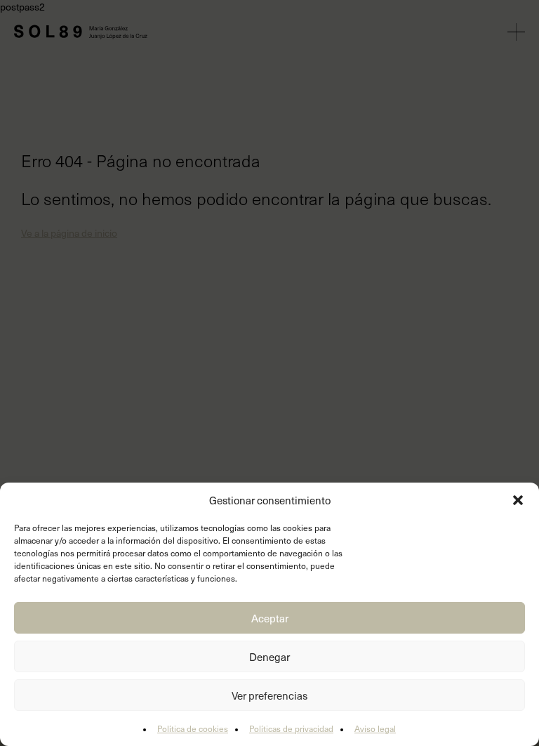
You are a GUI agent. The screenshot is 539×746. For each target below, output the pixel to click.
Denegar (269, 657)
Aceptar (269, 618)
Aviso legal (375, 728)
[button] (518, 500)
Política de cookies (192, 728)
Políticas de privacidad (291, 728)
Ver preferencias (269, 695)
